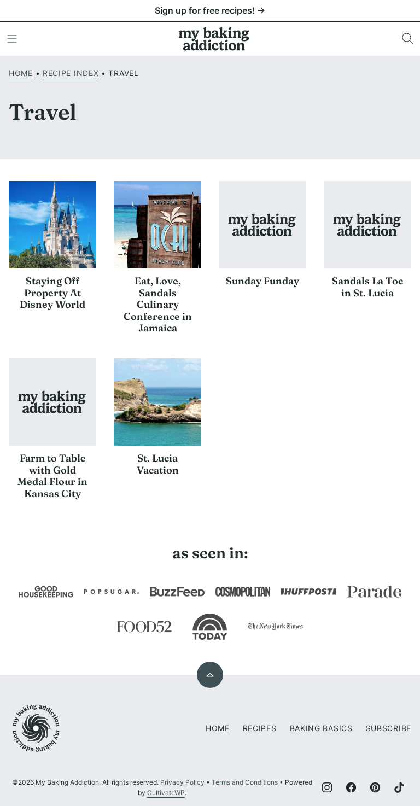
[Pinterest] (375, 787)
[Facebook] (351, 787)
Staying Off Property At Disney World (52, 292)
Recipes (260, 728)
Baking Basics (321, 728)
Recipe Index (70, 73)
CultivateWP (166, 793)
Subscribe (388, 728)
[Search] (408, 39)
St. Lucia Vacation (158, 464)
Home (21, 73)
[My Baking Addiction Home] (214, 38)
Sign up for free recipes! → (210, 10)
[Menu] (12, 39)
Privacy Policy (182, 782)
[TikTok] (399, 787)
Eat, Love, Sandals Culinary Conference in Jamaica (158, 304)
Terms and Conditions (245, 782)
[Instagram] (327, 787)
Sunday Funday (262, 280)
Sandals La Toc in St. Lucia (367, 286)
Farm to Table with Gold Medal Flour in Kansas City (53, 476)
